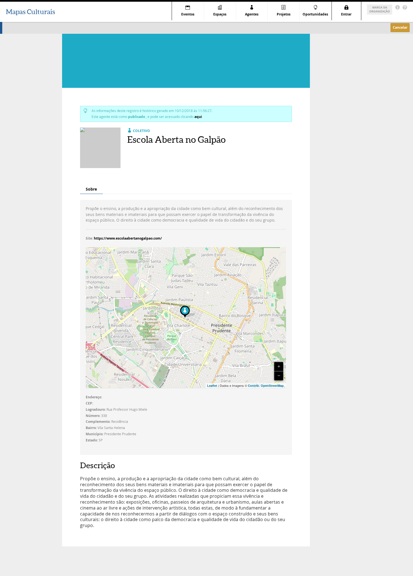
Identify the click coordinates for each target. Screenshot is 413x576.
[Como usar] (405, 7)
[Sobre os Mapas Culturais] (397, 7)
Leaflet (212, 385)
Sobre (91, 189)
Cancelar (400, 27)
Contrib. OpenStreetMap (266, 385)
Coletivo (141, 130)
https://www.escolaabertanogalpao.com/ (128, 238)
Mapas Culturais (30, 11)
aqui (198, 116)
